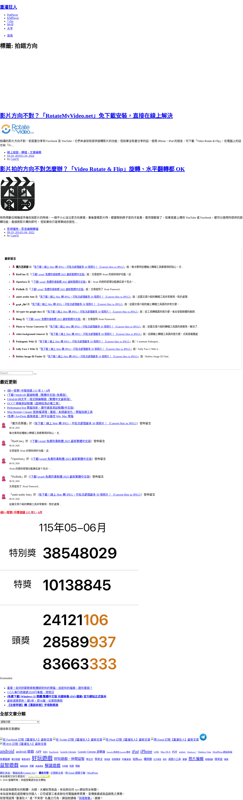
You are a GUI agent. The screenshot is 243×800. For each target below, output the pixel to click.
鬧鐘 (77, 766)
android (7, 751)
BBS (45, 752)
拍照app (137, 759)
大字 (10, 28)
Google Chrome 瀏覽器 (91, 751)
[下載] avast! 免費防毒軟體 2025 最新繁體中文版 (57, 274)
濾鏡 (184, 759)
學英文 (99, 759)
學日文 (89, 759)
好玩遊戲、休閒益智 (69, 759)
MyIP (10, 24)
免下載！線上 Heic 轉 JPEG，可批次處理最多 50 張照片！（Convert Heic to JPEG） (79, 266)
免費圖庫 (5, 759)
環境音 (219, 759)
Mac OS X (165, 752)
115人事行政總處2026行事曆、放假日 (30, 692)
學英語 (107, 759)
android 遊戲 (25, 751)
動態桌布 (26, 759)
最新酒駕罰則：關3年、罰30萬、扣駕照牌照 (35, 700)
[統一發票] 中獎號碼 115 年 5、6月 (28, 390)
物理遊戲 (209, 759)
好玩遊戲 (42, 758)
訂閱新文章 (57, 773)
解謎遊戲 (52, 765)
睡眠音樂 (24, 766)
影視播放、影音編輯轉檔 (22, 228)
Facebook (54, 752)
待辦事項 (116, 759)
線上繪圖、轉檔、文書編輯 (24, 152)
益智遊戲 (9, 765)
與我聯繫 (84, 798)
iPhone (146, 751)
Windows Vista (204, 752)
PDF (174, 751)
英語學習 (39, 766)
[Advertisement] (64, 80)
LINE (156, 752)
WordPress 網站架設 (222, 752)
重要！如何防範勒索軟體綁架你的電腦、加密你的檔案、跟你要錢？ (50, 687)
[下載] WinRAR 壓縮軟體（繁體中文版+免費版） (37, 394)
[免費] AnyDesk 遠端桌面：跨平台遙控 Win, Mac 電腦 (40, 416)
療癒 (226, 759)
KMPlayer (13, 18)
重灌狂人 (8, 7)
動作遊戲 (16, 759)
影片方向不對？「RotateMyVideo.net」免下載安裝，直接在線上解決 (86, 115)
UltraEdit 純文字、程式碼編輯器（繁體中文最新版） (39, 399)
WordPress (92, 773)
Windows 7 (191, 752)
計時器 (65, 766)
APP (38, 751)
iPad (135, 751)
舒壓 (32, 766)
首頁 (10, 35)
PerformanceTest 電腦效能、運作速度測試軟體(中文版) (40, 407)
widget (182, 752)
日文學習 (157, 759)
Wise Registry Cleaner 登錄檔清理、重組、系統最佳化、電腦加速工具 (50, 412)
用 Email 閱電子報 (75, 773)
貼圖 (72, 766)
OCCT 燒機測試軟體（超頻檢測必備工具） (34, 403)
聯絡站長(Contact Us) (24, 773)
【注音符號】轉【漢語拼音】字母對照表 (32, 705)
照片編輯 (196, 759)
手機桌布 (126, 759)
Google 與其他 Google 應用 (118, 752)
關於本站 (5, 773)
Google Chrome (68, 751)
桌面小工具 (174, 759)
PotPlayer (12, 14)
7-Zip (10, 21)
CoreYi (15, 158)
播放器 (148, 759)
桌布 (165, 759)
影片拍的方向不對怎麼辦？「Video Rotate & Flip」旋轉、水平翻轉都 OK (92, 169)
